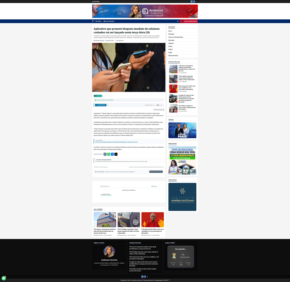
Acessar (155, 186)
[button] (93, 21)
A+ (161, 105)
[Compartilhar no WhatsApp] (108, 154)
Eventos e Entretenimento (175, 37)
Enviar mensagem (190, 21)
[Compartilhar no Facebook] (112, 154)
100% (158, 105)
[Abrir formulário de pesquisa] (177, 21)
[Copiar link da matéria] (105, 154)
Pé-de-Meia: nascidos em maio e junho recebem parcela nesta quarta (173, 108)
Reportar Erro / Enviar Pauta (156, 171)
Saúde (170, 52)
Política (170, 49)
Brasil (170, 31)
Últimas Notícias (173, 55)
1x (108, 105)
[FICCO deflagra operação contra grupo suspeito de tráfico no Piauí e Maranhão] (129, 219)
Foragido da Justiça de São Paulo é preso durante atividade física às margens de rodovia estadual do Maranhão (173, 98)
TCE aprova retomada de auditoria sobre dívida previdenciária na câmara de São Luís (116, 142)
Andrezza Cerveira (99, 40)
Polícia (170, 46)
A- (154, 105)
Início (99, 21)
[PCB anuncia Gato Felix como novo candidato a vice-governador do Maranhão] (152, 219)
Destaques (98, 95)
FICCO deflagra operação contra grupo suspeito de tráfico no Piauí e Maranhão (128, 231)
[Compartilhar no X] (115, 154)
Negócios (171, 43)
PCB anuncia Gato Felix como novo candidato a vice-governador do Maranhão (152, 231)
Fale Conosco (109, 21)
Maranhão (171, 40)
